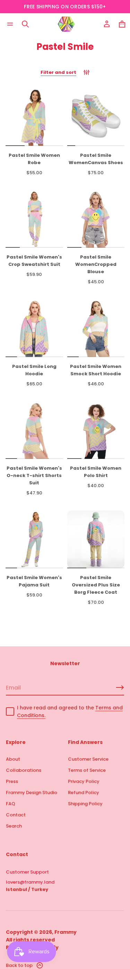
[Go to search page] (25, 24)
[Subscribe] (120, 687)
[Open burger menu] (10, 24)
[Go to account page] (106, 24)
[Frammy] (66, 24)
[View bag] (122, 24)
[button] (25, 24)
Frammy (65, 932)
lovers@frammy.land (30, 882)
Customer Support (27, 872)
